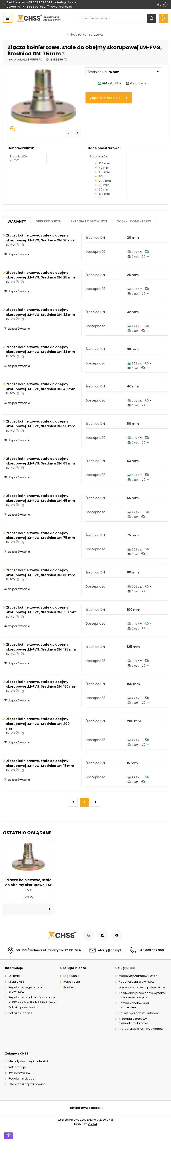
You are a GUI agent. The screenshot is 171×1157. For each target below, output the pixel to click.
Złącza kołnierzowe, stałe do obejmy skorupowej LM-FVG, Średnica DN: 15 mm (40, 763)
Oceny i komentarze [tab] (133, 221)
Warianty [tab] (17, 221)
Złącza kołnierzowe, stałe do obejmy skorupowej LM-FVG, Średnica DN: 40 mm (40, 386)
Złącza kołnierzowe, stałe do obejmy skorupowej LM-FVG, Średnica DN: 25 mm (40, 275)
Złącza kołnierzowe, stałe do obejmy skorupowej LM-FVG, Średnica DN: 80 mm (40, 572)
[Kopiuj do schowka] (63, 54)
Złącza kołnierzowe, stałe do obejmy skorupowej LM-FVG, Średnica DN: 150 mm (41, 684)
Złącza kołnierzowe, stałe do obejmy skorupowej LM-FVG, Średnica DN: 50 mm (40, 423)
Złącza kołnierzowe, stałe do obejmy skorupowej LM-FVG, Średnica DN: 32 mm (40, 312)
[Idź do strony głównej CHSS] (61, 935)
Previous (68, 133)
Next (77, 133)
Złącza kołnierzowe (86, 34)
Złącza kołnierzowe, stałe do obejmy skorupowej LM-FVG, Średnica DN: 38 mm (40, 349)
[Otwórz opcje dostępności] (8, 1135)
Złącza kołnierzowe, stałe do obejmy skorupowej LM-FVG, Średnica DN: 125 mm (41, 646)
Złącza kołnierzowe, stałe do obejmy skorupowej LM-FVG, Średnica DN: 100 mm (41, 609)
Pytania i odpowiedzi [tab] (89, 221)
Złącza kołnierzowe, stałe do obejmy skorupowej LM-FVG (29, 885)
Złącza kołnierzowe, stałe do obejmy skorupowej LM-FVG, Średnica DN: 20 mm (40, 237)
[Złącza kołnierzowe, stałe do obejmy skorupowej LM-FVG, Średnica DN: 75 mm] (44, 99)
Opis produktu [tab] (48, 221)
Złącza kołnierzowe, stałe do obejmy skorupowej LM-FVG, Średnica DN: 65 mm (40, 498)
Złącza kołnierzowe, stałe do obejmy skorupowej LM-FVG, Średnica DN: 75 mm (40, 535)
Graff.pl (92, 1124)
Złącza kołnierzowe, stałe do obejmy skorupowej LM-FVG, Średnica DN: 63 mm (40, 461)
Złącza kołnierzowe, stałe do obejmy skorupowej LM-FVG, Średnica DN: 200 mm (38, 724)
